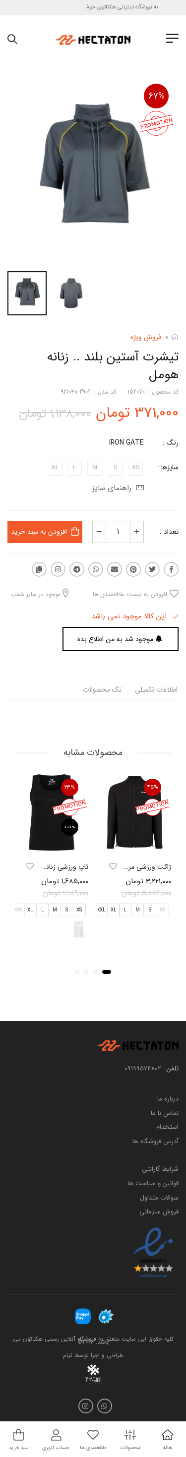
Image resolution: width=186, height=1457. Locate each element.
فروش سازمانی (159, 1211)
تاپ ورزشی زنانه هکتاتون (53, 866)
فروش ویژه (145, 337)
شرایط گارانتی (160, 1169)
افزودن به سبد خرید (39, 531)
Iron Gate (126, 442)
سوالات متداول (159, 1198)
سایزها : (168, 467)
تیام (67, 1355)
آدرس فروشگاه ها (155, 1141)
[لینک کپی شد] (39, 569)
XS (79, 910)
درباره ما (168, 1099)
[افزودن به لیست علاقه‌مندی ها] (113, 866)
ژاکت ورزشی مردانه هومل (135, 866)
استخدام (167, 1127)
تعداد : (169, 531)
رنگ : (171, 442)
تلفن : (171, 1068)
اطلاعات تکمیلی (156, 689)
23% (69, 787)
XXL (101, 910)
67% (156, 96)
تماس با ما (165, 1113)
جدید (69, 827)
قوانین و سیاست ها (153, 1183)
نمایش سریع (134, 844)
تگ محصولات (102, 689)
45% (152, 787)
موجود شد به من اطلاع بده (115, 639)
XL (114, 910)
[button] (107, 971)
